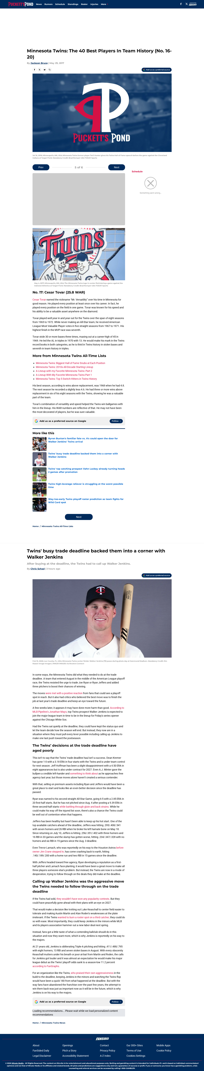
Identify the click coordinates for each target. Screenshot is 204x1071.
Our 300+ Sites (134, 1045)
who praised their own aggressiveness (92, 972)
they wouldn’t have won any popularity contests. (83, 898)
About (36, 1045)
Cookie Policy (163, 1050)
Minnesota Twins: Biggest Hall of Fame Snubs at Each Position (70, 363)
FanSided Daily (41, 1050)
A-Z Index (105, 1055)
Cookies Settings (135, 1055)
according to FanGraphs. (46, 966)
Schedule (60, 4)
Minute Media (18, 1063)
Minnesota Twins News (53, 1023)
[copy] (50, 70)
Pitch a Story (69, 1050)
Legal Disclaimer (42, 1055)
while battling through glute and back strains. (84, 806)
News (39, 4)
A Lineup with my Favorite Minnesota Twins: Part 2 (64, 370)
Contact (104, 1045)
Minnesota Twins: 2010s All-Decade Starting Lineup (64, 367)
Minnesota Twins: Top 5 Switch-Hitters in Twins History (66, 378)
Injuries (94, 4)
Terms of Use (133, 1050)
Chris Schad (38, 568)
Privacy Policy (107, 1050)
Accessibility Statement (75, 1055)
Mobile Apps (163, 1045)
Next (116, 167)
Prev (40, 167)
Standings (73, 4)
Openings (67, 1045)
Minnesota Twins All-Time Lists (57, 526)
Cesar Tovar (39, 299)
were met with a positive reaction (64, 693)
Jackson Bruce (39, 63)
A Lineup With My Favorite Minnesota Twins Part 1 (64, 374)
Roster (84, 4)
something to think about (84, 773)
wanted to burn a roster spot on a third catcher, (84, 917)
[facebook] (181, 4)
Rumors (48, 4)
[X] (186, 4)
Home (36, 526)
